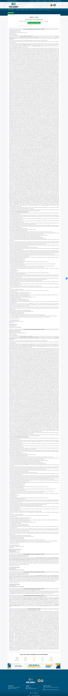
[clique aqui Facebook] (31, 693)
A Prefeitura (12, 9)
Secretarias (22, 9)
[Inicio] (9, 9)
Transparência (39, 9)
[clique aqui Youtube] (35, 693)
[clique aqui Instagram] (37, 693)
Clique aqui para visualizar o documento (34, 22)
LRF (43, 9)
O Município (17, 9)
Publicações (47, 9)
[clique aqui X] (33, 693)
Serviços (27, 9)
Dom (31, 9)
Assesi (31, 695)
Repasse (34, 9)
